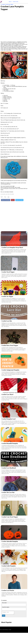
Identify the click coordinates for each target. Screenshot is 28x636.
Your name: (4, 602)
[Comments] (5, 197)
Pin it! (13, 200)
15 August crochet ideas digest (7, 4)
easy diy (7, 194)
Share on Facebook (6, 200)
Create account (15, 1)
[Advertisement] (14, 25)
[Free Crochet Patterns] (2, 1)
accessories (3, 194)
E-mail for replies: (5, 607)
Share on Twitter (19, 200)
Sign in (10, 1)
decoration (12, 194)
